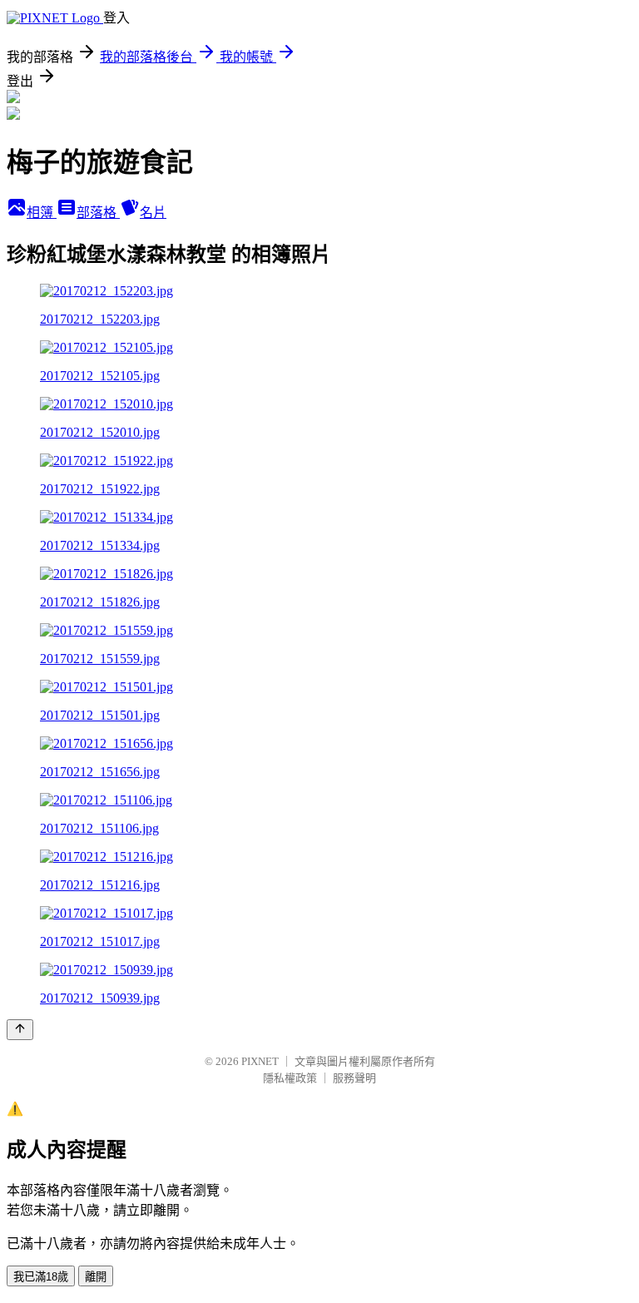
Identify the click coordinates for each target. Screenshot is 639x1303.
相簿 (42, 213)
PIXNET (260, 1061)
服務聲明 (354, 1078)
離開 (95, 1277)
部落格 (98, 213)
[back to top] (20, 1029)
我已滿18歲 (40, 1277)
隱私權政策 (290, 1078)
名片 (153, 213)
